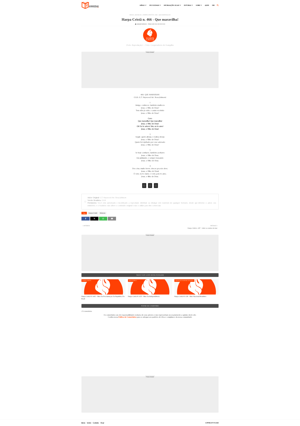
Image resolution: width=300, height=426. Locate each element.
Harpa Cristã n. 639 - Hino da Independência (143, 296)
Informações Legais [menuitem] (171, 5)
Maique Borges (142, 24)
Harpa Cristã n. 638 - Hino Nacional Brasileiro (190, 296)
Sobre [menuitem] (198, 5)
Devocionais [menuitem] (154, 5)
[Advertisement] (150, 69)
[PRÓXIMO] (156, 185)
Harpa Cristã (93, 213)
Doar (102, 423)
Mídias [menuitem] (142, 5)
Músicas (138, 15)
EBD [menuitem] (213, 5)
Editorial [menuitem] (187, 5)
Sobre (89, 423)
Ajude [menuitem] (207, 5)
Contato (96, 423)
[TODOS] (150, 185)
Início (131, 15)
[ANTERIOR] (144, 185)
